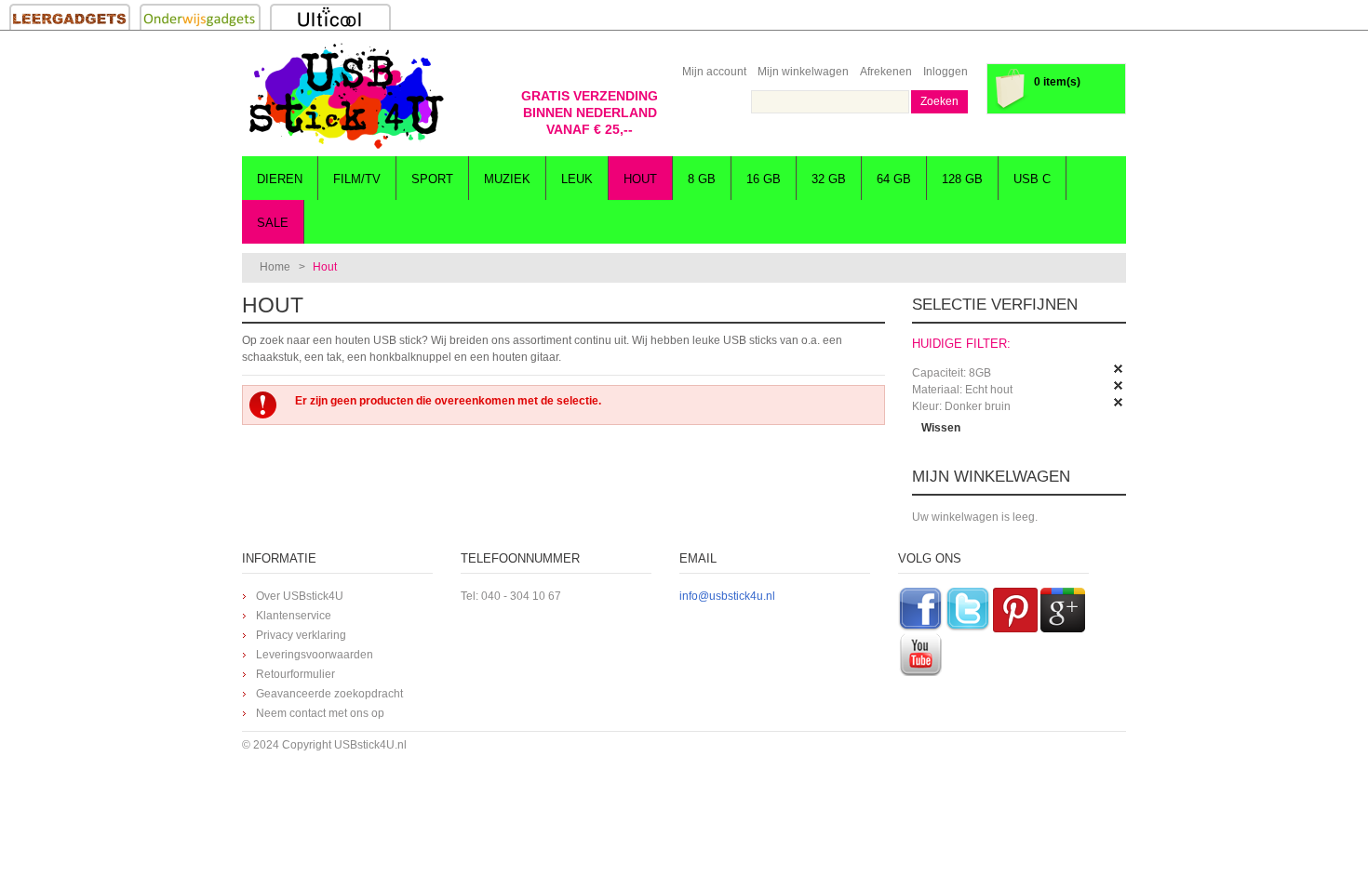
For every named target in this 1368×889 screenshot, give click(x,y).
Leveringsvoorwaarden (314, 654)
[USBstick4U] (344, 96)
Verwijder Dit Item (1118, 369)
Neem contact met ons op (320, 713)
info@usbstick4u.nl (727, 596)
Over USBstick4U (299, 596)
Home (275, 266)
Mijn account (714, 71)
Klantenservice (293, 615)
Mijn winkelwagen (803, 71)
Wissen (940, 427)
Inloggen (945, 71)
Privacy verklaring (301, 635)
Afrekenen (886, 71)
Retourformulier (295, 674)
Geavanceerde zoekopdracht (329, 693)
